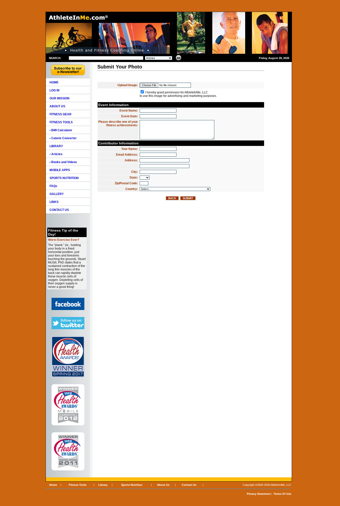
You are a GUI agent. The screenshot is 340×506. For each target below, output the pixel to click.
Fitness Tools (77, 484)
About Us (163, 484)
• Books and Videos (63, 162)
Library (103, 484)
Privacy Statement (259, 493)
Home (53, 484)
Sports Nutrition (131, 484)
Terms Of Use (282, 493)
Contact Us (189, 484)
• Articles (56, 154)
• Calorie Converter (63, 138)
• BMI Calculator (61, 130)
